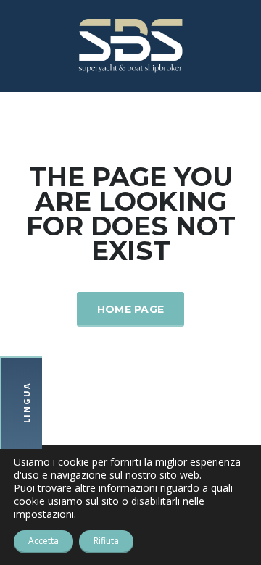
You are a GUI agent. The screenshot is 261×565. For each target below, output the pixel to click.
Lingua (26, 403)
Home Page (131, 309)
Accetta (43, 541)
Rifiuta (106, 541)
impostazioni (44, 514)
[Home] (130, 44)
